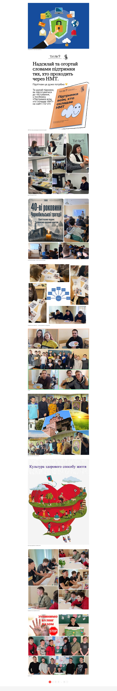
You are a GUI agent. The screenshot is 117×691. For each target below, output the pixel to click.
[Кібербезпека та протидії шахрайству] (58, 26)
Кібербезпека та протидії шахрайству (34, 49)
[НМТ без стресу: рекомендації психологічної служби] (58, 91)
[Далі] (67, 682)
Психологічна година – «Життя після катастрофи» (37, 260)
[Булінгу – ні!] (58, 644)
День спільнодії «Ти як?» (32, 195)
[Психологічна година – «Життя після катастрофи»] (58, 228)
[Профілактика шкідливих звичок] (58, 579)
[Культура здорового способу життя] (58, 502)
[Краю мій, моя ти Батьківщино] (58, 424)
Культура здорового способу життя (34, 545)
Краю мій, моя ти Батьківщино (33, 455)
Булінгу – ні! (30, 675)
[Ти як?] (58, 359)
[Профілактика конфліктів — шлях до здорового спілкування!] (58, 294)
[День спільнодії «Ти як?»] (58, 163)
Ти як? (29, 390)
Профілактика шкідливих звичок (34, 610)
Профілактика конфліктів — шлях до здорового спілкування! (39, 325)
